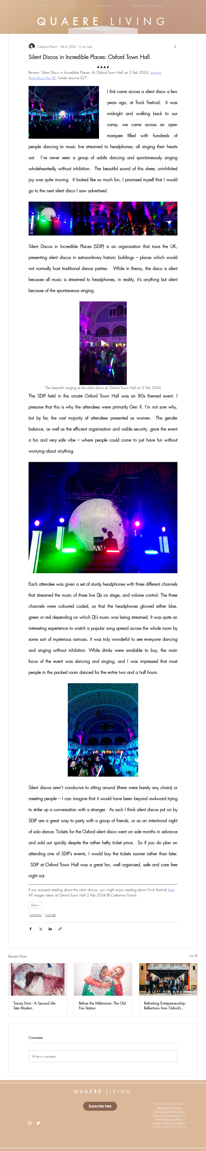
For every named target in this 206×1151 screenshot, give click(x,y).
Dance (35, 905)
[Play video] (103, 343)
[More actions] (175, 46)
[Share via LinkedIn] (50, 929)
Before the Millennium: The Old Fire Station (102, 1005)
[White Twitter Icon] (38, 1123)
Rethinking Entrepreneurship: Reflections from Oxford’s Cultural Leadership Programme (167, 1005)
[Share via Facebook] (30, 929)
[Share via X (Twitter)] (40, 929)
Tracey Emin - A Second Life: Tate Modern (34, 1005)
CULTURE (50, 915)
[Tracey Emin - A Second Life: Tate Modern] (38, 979)
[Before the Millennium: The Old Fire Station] (103, 979)
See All (193, 956)
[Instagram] (29, 1123)
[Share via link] (60, 929)
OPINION (35, 915)
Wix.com (181, 1126)
